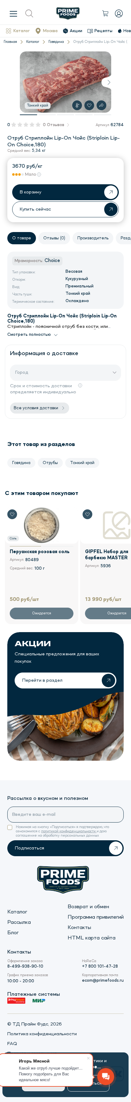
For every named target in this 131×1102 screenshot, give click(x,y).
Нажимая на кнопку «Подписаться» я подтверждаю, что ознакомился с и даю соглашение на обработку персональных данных (62, 831)
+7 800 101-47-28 (100, 966)
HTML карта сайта (91, 938)
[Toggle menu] (13, 13)
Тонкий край (82, 463)
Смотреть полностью (29, 334)
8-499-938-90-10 (25, 966)
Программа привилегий (96, 917)
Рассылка (19, 922)
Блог (13, 932)
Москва (50, 31)
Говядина (56, 42)
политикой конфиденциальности (69, 831)
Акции (76, 31)
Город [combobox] (21, 372)
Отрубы (50, 463)
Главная (10, 42)
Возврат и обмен (88, 906)
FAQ (12, 1043)
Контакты (79, 927)
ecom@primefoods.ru (103, 980)
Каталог (21, 31)
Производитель (92, 238)
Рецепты (103, 31)
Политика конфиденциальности (42, 1034)
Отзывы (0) (54, 238)
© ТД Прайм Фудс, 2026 (34, 1024)
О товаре (21, 238)
